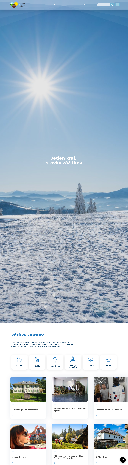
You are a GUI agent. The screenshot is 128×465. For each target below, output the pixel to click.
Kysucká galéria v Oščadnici (25, 409)
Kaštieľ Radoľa (102, 457)
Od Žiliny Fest (73, 5)
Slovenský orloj (19, 457)
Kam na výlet (45, 5)
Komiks (83, 5)
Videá (63, 5)
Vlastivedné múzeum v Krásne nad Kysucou (70, 409)
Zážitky (55, 5)
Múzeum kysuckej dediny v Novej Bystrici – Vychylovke (69, 457)
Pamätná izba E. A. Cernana (109, 409)
